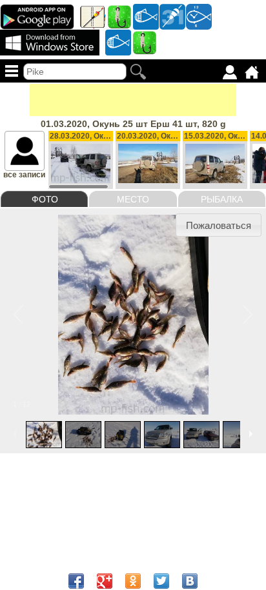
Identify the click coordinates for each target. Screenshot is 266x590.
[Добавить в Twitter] (161, 581)
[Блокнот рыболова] (93, 16)
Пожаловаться (218, 225)
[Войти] (230, 72)
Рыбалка (222, 199)
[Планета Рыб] (146, 16)
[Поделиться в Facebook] (76, 581)
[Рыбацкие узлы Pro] (119, 16)
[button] (219, 225)
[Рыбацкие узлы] (145, 42)
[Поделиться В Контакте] (190, 581)
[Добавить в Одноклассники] (133, 581)
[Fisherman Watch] (199, 16)
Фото (45, 199)
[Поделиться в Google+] (104, 581)
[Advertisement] (133, 100)
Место (133, 199)
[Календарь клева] (172, 16)
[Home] (252, 72)
